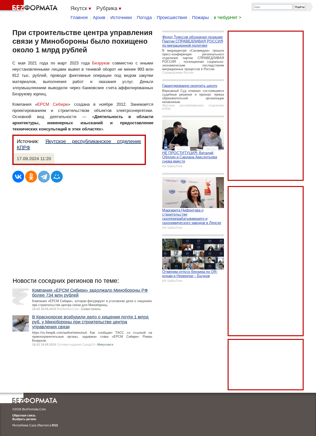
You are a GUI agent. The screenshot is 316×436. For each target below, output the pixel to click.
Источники (121, 17)
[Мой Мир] (57, 177)
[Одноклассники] (31, 177)
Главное (79, 17)
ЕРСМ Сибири (52, 104)
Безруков (101, 63)
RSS (55, 425)
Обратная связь (24, 415)
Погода (144, 17)
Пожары (200, 17)
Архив (99, 17)
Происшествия (172, 17)
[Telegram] (44, 177)
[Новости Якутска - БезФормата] (29, 6)
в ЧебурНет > (227, 17)
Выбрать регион (24, 419)
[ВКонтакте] (18, 177)
